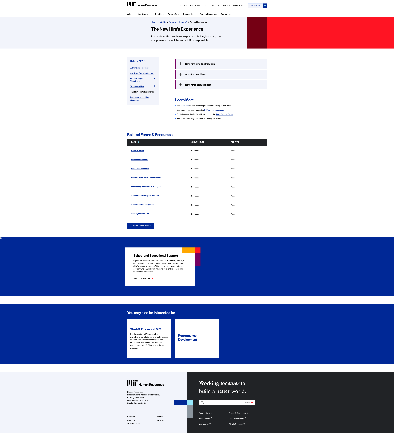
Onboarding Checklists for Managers (146, 186)
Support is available (141, 278)
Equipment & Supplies (140, 168)
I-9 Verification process (214, 110)
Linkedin (131, 420)
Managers (172, 22)
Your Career (143, 14)
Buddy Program (137, 150)
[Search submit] (265, 5)
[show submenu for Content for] (233, 14)
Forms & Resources (208, 14)
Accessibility (133, 424)
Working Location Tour (140, 213)
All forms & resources (139, 226)
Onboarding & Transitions (136, 79)
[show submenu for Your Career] (150, 14)
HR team (215, 6)
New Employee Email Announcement (146, 177)
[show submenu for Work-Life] (178, 14)
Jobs (129, 14)
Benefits (158, 14)
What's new (195, 6)
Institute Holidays (236, 418)
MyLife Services (236, 424)
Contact (226, 6)
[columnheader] (156, 142)
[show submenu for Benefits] (163, 14)
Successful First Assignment (143, 204)
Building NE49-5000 (136, 397)
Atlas (206, 6)
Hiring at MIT (183, 22)
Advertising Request (139, 68)
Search (247, 402)
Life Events (203, 424)
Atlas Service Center (224, 114)
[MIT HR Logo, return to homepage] (145, 383)
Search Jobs (239, 6)
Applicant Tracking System (142, 73)
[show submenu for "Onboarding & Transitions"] (154, 78)
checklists (184, 106)
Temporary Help (137, 86)
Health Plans (204, 418)
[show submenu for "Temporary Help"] (154, 86)
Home (153, 22)
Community (188, 14)
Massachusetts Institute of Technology (143, 395)
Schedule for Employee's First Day (145, 195)
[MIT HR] (142, 4)
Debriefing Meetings (139, 159)
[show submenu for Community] (195, 14)
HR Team (160, 420)
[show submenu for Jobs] (133, 14)
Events (183, 6)
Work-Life (172, 14)
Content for (226, 14)
